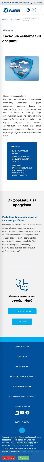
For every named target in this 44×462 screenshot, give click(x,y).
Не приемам (8, 458)
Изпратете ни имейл (22, 311)
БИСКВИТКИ (22, 357)
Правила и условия (22, 386)
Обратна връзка (22, 347)
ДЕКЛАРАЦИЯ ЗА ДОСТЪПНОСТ (22, 396)
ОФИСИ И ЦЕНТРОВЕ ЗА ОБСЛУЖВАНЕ (16, 2)
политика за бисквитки (29, 451)
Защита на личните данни (22, 377)
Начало (5, 19)
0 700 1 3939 (38, 2)
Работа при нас (22, 367)
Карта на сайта (22, 422)
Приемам (24, 458)
